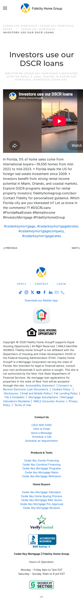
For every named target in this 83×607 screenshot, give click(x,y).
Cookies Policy (61, 389)
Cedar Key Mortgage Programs (41, 468)
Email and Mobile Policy (36, 393)
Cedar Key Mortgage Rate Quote (41, 500)
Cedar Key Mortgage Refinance (41, 476)
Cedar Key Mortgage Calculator (41, 492)
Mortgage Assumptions (43, 397)
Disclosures (11, 393)
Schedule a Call (41, 436)
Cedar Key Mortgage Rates (41, 472)
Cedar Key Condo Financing (41, 460)
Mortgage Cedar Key (50, 79)
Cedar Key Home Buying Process (41, 496)
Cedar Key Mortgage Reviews (41, 507)
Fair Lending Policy (66, 393)
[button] (5, 8)
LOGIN (61, 283)
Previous (11, 248)
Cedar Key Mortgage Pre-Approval (41, 504)
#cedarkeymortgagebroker (57, 226)
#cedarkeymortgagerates (41, 236)
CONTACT (42, 283)
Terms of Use (23, 405)
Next (75, 248)
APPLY (22, 283)
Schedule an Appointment (41, 440)
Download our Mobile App (41, 300)
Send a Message (41, 432)
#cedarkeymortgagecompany (41, 231)
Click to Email (41, 428)
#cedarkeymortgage (19, 226)
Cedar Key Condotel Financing (41, 464)
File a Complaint (15, 397)
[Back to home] (41, 8)
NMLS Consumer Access (49, 401)
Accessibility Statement (40, 385)
